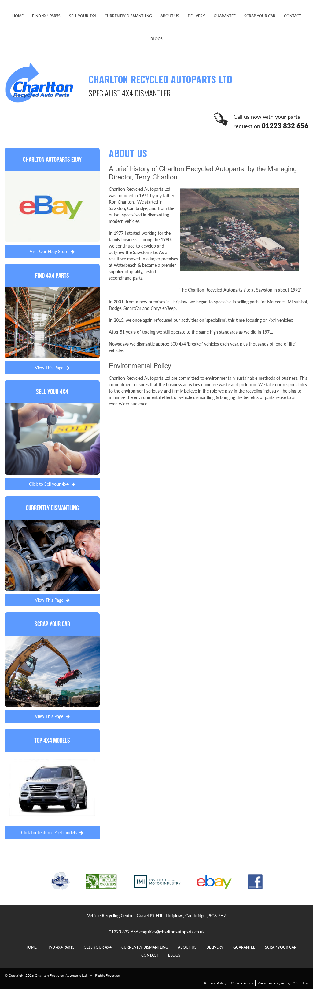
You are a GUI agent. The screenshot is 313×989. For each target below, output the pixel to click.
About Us (169, 16)
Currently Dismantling (128, 16)
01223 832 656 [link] (123, 932)
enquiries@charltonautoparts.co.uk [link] (171, 932)
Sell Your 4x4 (82, 16)
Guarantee (225, 16)
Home (18, 16)
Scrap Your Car (259, 16)
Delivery (196, 16)
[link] (52, 203)
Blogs (156, 39)
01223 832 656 (285, 125)
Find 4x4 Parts (46, 16)
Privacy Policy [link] (215, 983)
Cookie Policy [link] (242, 983)
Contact (292, 16)
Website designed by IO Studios (283, 983)
